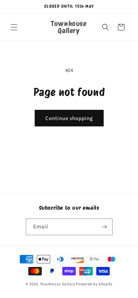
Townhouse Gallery (57, 283)
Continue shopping (69, 118)
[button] (14, 27)
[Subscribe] (104, 227)
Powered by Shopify (94, 283)
